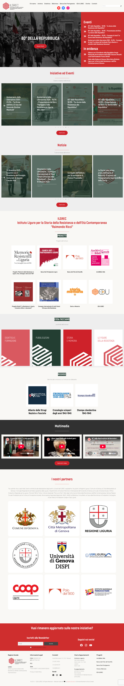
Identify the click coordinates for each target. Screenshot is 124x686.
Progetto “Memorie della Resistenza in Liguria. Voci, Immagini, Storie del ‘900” (23, 273)
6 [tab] (68, 127)
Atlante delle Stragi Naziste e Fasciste (37, 412)
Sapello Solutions (71, 681)
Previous (4, 106)
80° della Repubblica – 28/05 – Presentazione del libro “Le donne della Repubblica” (104, 32)
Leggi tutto (9, 111)
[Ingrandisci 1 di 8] (41, 503)
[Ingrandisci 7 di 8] (41, 577)
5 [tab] (66, 127)
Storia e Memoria (75, 306)
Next (119, 106)
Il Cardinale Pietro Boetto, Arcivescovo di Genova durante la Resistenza (45, 175)
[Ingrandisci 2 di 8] (77, 503)
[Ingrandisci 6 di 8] (114, 540)
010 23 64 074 (56, 665)
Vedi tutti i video (62, 463)
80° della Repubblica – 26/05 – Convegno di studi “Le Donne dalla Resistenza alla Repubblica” (104, 37)
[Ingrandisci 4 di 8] (41, 540)
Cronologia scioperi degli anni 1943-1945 (62, 412)
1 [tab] (56, 127)
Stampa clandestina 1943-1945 (86, 412)
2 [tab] (58, 127)
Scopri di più (40, 46)
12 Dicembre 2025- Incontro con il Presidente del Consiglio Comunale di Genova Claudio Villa (107, 175)
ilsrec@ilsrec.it (56, 668)
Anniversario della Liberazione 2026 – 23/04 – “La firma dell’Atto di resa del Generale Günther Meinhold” (105, 103)
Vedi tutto (62, 133)
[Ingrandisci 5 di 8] (77, 540)
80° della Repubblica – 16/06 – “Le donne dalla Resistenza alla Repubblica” (102, 27)
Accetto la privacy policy (39, 647)
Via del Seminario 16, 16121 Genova (61, 658)
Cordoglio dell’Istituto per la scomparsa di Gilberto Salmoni (76, 175)
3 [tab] (61, 127)
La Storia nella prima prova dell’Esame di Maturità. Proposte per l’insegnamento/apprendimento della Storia (19, 175)
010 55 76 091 (56, 661)
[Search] (121, 6)
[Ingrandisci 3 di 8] (114, 503)
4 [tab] (63, 127)
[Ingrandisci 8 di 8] (114, 577)
